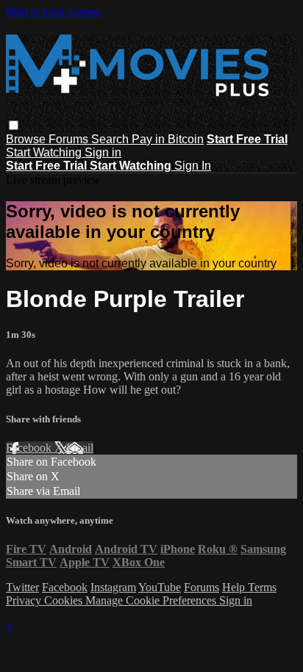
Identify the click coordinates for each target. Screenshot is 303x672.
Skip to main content (53, 12)
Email (79, 447)
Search (111, 139)
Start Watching (45, 152)
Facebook (30, 447)
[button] (13, 125)
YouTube (159, 587)
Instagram (113, 587)
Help (235, 587)
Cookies (64, 600)
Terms (262, 587)
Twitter (22, 587)
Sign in (103, 152)
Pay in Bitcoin (168, 139)
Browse (27, 139)
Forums (70, 139)
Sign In (192, 165)
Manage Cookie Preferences (152, 600)
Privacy (25, 600)
